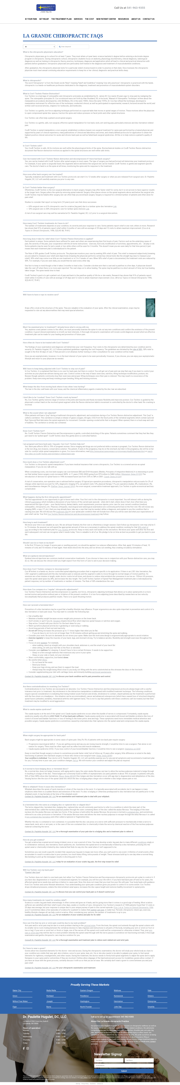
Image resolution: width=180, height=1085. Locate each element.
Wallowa (117, 990)
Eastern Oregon (86, 990)
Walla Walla (51, 990)
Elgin (15, 1007)
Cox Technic (63, 530)
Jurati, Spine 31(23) (113, 477)
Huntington (84, 1001)
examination (36, 502)
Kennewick (118, 996)
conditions (142, 842)
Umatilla (151, 1007)
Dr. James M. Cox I (147, 1077)
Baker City (17, 990)
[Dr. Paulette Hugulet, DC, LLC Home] (46, 8)
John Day (118, 1007)
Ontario (151, 996)
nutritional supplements (101, 672)
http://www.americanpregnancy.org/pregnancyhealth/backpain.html (117, 451)
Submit (124, 1071)
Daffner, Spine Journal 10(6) (63, 486)
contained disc (133, 812)
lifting (44, 660)
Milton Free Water (20, 1001)
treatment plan (62, 512)
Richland (49, 996)
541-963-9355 (136, 7)
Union (15, 996)
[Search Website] (59, 46)
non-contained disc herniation (38, 817)
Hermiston (118, 1001)
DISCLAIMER (84, 1077)
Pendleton (84, 996)
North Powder (86, 1007)
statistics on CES (133, 749)
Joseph (49, 1001)
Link (115, 206)
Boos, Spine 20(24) (67, 776)
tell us (75, 760)
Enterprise (152, 1001)
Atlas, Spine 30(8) (104, 756)
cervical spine (89, 925)
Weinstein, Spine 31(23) (131, 474)
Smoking (56, 621)
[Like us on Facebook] (23, 1049)
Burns (48, 1007)
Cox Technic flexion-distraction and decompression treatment (73, 514)
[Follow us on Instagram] (27, 1049)
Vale (149, 990)
